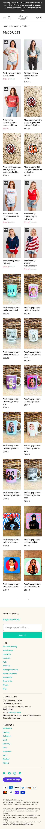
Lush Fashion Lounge (15, 800)
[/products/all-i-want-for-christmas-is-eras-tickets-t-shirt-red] (12, 101)
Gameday (6, 744)
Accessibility (7, 677)
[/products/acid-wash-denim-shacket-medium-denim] (33, 54)
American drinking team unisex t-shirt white (11, 216)
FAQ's (5, 662)
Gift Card (6, 759)
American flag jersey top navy (11, 262)
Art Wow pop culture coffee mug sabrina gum (32, 448)
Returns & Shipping (10, 647)
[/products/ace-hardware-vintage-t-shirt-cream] (12, 54)
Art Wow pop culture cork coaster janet (32, 541)
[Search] (9, 17)
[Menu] (4, 17)
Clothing (6, 732)
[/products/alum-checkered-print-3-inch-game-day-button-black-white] (12, 148)
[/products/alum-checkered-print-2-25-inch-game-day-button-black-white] (33, 101)
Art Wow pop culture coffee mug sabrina (11, 447)
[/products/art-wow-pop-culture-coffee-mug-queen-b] (33, 380)
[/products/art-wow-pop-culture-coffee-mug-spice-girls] (12, 474)
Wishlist (6, 763)
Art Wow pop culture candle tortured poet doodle (32, 354)
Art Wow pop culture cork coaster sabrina (32, 585)
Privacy (5, 685)
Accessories (7, 751)
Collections (14, 26)
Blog (4, 689)
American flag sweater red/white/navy (30, 263)
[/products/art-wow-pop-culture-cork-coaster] (12, 565)
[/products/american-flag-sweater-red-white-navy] (33, 242)
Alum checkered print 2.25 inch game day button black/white (33, 122)
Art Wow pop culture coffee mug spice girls (11, 494)
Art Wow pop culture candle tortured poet (11, 353)
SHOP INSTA (7, 728)
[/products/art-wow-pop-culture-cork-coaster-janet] (33, 521)
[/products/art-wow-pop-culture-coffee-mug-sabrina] (12, 427)
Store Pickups (8, 650)
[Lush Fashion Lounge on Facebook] (10, 773)
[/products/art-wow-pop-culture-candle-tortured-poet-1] (12, 333)
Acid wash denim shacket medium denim (31, 75)
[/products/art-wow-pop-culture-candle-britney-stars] (33, 289)
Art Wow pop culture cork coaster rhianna (11, 585)
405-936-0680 (15, 712)
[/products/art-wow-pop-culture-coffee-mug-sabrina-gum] (33, 427)
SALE (5, 755)
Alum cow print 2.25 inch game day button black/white (33, 169)
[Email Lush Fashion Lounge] (5, 773)
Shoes (5, 748)
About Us (6, 666)
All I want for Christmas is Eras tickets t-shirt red (10, 122)
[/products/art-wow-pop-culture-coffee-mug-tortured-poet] (33, 474)
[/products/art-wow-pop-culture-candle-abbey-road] (12, 289)
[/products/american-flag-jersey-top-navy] (12, 242)
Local (5, 740)
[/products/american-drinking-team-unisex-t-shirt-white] (12, 195)
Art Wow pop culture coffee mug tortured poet (32, 495)
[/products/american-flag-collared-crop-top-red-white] (33, 195)
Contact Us (7, 654)
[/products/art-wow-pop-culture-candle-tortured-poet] (33, 333)
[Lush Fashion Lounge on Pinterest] (21, 773)
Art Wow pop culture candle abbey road (11, 309)
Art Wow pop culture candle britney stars (32, 309)
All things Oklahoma (10, 670)
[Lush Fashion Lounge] (22, 17)
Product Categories (10, 673)
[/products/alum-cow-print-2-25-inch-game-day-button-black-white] (33, 148)
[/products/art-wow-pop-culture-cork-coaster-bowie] (12, 521)
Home (5, 26)
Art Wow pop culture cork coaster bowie (11, 541)
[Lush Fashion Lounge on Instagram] (16, 773)
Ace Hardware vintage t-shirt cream (12, 74)
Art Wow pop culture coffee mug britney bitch (11, 401)
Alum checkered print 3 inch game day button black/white (12, 169)
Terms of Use (7, 681)
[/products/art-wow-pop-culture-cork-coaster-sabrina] (33, 565)
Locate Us (6, 658)
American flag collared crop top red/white (31, 216)
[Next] (28, 599)
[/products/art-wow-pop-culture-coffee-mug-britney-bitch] (12, 380)
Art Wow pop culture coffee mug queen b (32, 400)
